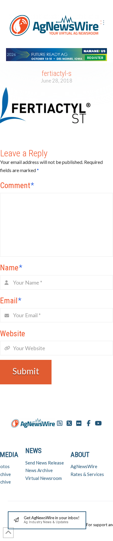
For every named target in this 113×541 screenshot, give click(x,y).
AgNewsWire (84, 466)
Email (10, 300)
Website (12, 333)
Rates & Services (87, 474)
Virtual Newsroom (43, 478)
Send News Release (44, 462)
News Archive (39, 470)
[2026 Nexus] (56, 54)
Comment (17, 185)
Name (11, 267)
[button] (47, 520)
